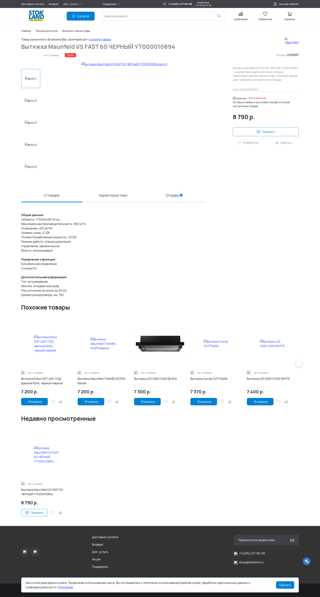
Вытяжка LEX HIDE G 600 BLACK (155, 379)
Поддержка (100, 567)
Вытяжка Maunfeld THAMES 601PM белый (101, 381)
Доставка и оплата (105, 537)
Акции (96, 559)
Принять (285, 585)
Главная (26, 31)
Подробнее (65, 587)
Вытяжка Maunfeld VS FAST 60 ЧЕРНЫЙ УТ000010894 (42, 492)
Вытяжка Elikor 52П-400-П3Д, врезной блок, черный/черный (42, 381)
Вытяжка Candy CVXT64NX (209, 379)
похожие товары (100, 39)
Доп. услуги (100, 552)
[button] (31, 181)
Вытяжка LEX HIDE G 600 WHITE (268, 379)
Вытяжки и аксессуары (76, 31)
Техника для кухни (47, 31)
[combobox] (163, 16)
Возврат (98, 544)
